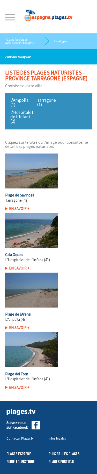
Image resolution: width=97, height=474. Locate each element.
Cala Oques (14, 254)
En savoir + (19, 208)
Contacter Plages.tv (20, 438)
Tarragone (46, 100)
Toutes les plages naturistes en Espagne (19, 41)
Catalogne (60, 41)
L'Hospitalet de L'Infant (21, 115)
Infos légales (57, 438)
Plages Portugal (62, 462)
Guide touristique (20, 462)
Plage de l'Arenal (18, 314)
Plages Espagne (18, 454)
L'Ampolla (19, 100)
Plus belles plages (64, 454)
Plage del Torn (16, 373)
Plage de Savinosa (19, 195)
